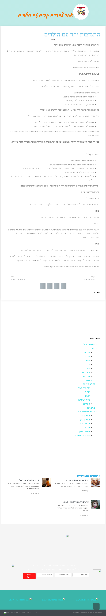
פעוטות (86, 404)
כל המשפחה (84, 400)
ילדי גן (87, 392)
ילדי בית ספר (84, 388)
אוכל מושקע (84, 420)
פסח (88, 368)
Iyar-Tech (9, 613)
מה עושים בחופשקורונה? (29, 480)
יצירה (87, 396)
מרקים (87, 427)
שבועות (86, 376)
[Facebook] (100, 12)
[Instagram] (93, 12)
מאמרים (53, 39)
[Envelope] (100, 19)
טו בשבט (86, 356)
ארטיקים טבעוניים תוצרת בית (76, 502)
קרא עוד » (84, 490)
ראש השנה (85, 372)
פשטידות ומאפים (82, 435)
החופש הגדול (89, 344)
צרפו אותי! (29, 576)
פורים (87, 364)
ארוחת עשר (84, 423)
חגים (93, 348)
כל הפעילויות (89, 384)
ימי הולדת (90, 380)
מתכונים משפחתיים (86, 411)
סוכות (87, 360)
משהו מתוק (84, 431)
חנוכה (87, 352)
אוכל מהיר (85, 416)
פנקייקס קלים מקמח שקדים (77, 480)
